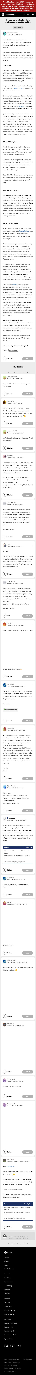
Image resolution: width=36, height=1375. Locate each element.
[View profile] (4, 34)
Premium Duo (8, 1327)
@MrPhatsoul (10, 1167)
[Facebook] (18, 1346)
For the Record (9, 1269)
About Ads (7, 1365)
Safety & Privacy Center (14, 1359)
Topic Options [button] (17, 27)
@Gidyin (15, 284)
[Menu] (32, 14)
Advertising (8, 1286)
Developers (8, 1282)
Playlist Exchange (24, 231)
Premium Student (10, 1335)
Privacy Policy (7, 1362)
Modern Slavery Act (8, 1368)
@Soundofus (18, 88)
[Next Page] (27, 372)
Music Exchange (13, 350)
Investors (7, 1290)
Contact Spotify (9, 1314)
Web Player (8, 1306)
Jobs (6, 1265)
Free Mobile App (9, 1310)
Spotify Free (8, 1339)
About (6, 1261)
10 (24, 372)
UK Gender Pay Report (9, 1371)
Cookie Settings (16, 1362)
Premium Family (9, 1331)
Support (7, 1302)
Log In (28, 15)
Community (10, 14)
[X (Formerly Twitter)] (12, 1346)
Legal (5, 1359)
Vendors (7, 1293)
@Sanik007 (22, 106)
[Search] (24, 15)
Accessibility (14, 1365)
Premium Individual (10, 1323)
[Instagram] (6, 1346)
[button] (32, 33)
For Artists (7, 1278)
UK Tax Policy (18, 1368)
